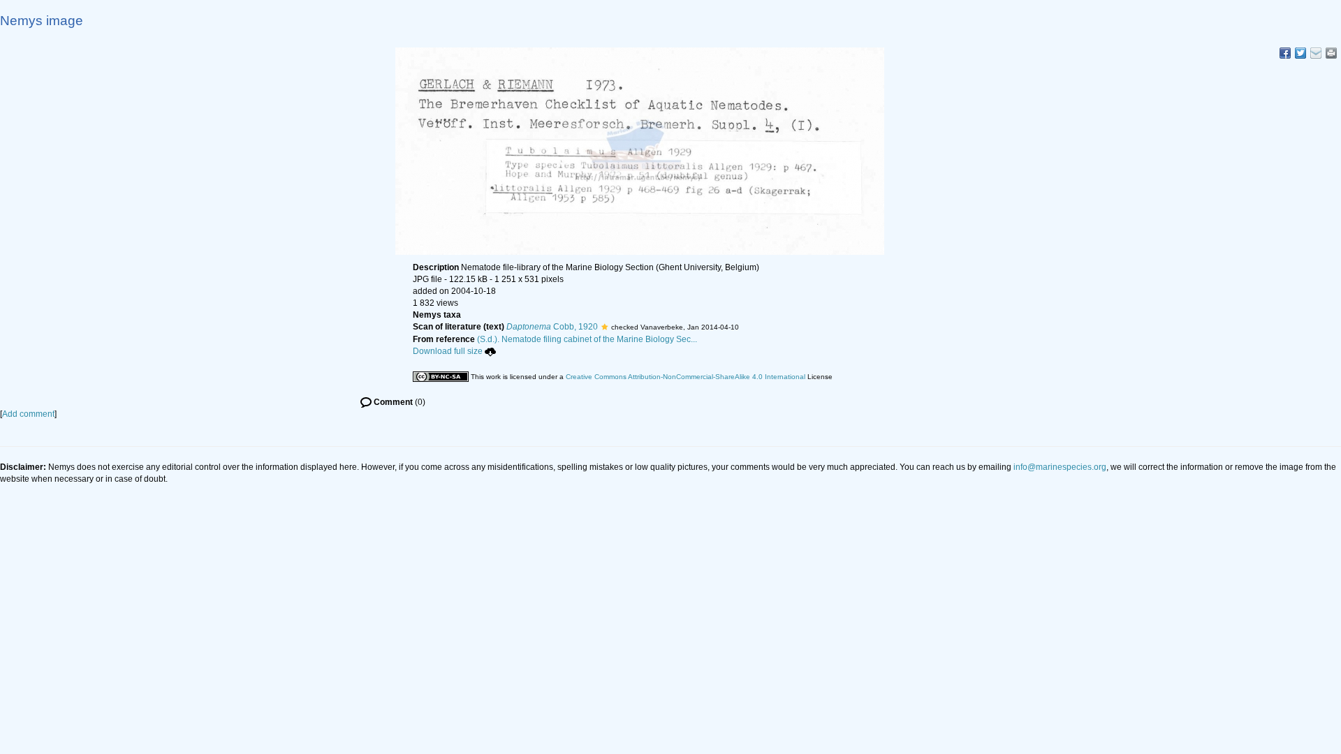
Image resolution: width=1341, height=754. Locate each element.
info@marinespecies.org (1059, 467)
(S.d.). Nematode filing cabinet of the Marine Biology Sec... (587, 339)
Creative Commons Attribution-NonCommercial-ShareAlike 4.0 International (685, 376)
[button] (604, 326)
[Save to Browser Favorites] (1315, 53)
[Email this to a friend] (1331, 53)
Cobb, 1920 (552, 327)
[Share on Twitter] (1300, 53)
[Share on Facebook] (1285, 53)
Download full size (448, 351)
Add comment (28, 414)
